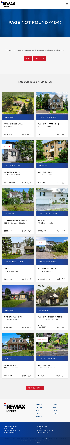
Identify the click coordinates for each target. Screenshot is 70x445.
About (38, 410)
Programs (39, 416)
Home (28, 58)
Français (56, 413)
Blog (54, 407)
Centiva (38, 442)
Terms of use (33, 440)
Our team (39, 407)
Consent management (43, 440)
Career (55, 404)
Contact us (39, 58)
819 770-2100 (44, 432)
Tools (38, 413)
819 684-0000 (10, 432)
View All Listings (35, 388)
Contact (56, 410)
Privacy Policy (24, 440)
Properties (39, 404)
